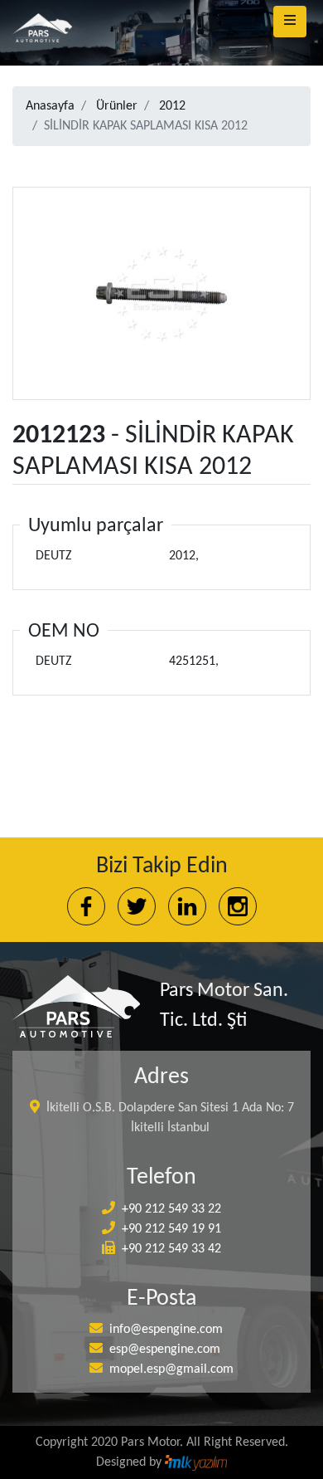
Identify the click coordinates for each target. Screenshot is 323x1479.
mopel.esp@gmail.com (171, 1369)
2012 (172, 106)
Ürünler (116, 106)
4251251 (192, 661)
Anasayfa (50, 106)
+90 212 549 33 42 (171, 1249)
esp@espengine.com (164, 1349)
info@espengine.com (166, 1329)
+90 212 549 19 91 (171, 1229)
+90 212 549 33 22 (171, 1209)
